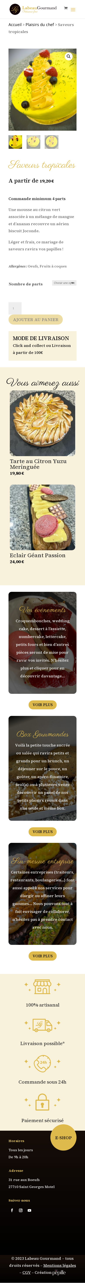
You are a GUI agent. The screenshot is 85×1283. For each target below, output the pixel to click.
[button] (69, 56)
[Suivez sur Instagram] (20, 1210)
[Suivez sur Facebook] (11, 1210)
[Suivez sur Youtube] (29, 1210)
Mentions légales (59, 1265)
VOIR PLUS (42, 704)
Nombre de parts (26, 284)
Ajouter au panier (35, 319)
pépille (59, 1272)
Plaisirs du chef (40, 24)
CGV (26, 1272)
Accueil (15, 24)
